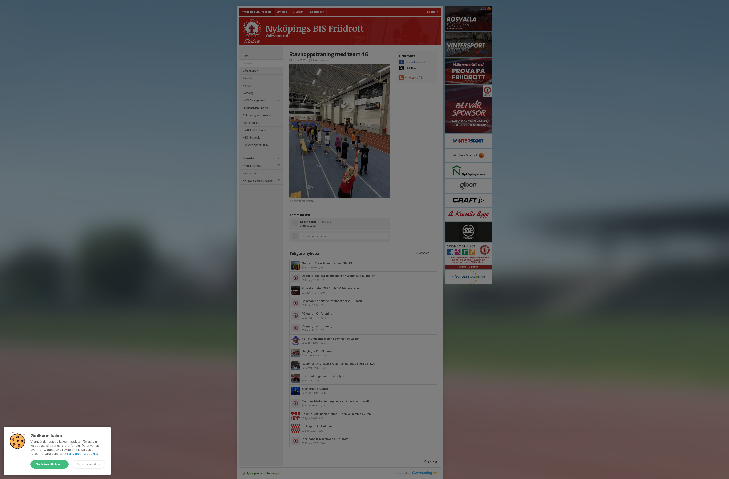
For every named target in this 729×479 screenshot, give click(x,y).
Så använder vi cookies (81, 454)
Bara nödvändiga (88, 464)
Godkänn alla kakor (49, 464)
